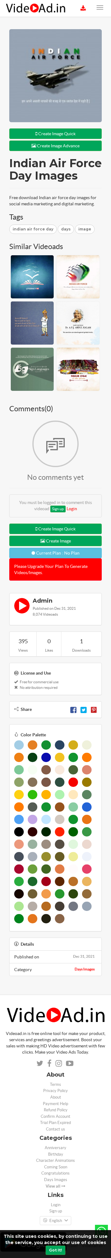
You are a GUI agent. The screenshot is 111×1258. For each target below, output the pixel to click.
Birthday (55, 1154)
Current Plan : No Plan (57, 553)
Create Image (58, 540)
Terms (55, 1084)
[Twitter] (83, 709)
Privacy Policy (55, 1090)
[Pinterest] (94, 709)
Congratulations (55, 1173)
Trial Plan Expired (55, 1122)
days (66, 229)
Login (72, 508)
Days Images (85, 969)
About (55, 1097)
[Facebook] (73, 709)
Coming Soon (55, 1167)
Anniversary (55, 1147)
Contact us (55, 1129)
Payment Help (55, 1103)
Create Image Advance (58, 145)
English (55, 1220)
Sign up (58, 509)
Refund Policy (56, 1110)
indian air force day (33, 229)
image (84, 229)
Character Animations (55, 1160)
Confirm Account (55, 1116)
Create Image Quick (56, 133)
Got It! (55, 1250)
